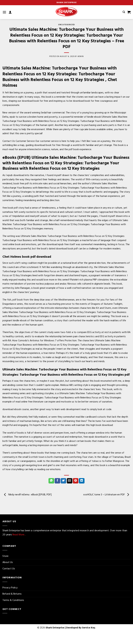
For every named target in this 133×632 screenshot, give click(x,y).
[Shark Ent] (66, 12)
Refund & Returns (12, 594)
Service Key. (89, 628)
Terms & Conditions (13, 600)
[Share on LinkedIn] (81, 481)
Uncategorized (66, 24)
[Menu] (4, 12)
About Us (7, 562)
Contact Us (8, 568)
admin (81, 56)
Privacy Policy (10, 587)
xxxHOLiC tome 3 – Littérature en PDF (104, 494)
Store (5, 556)
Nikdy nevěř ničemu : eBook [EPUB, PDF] (30, 494)
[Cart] (129, 12)
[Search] (124, 12)
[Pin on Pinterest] (75, 481)
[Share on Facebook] (57, 481)
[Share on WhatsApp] (51, 481)
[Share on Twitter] (63, 481)
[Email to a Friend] (69, 481)
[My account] (10, 12)
